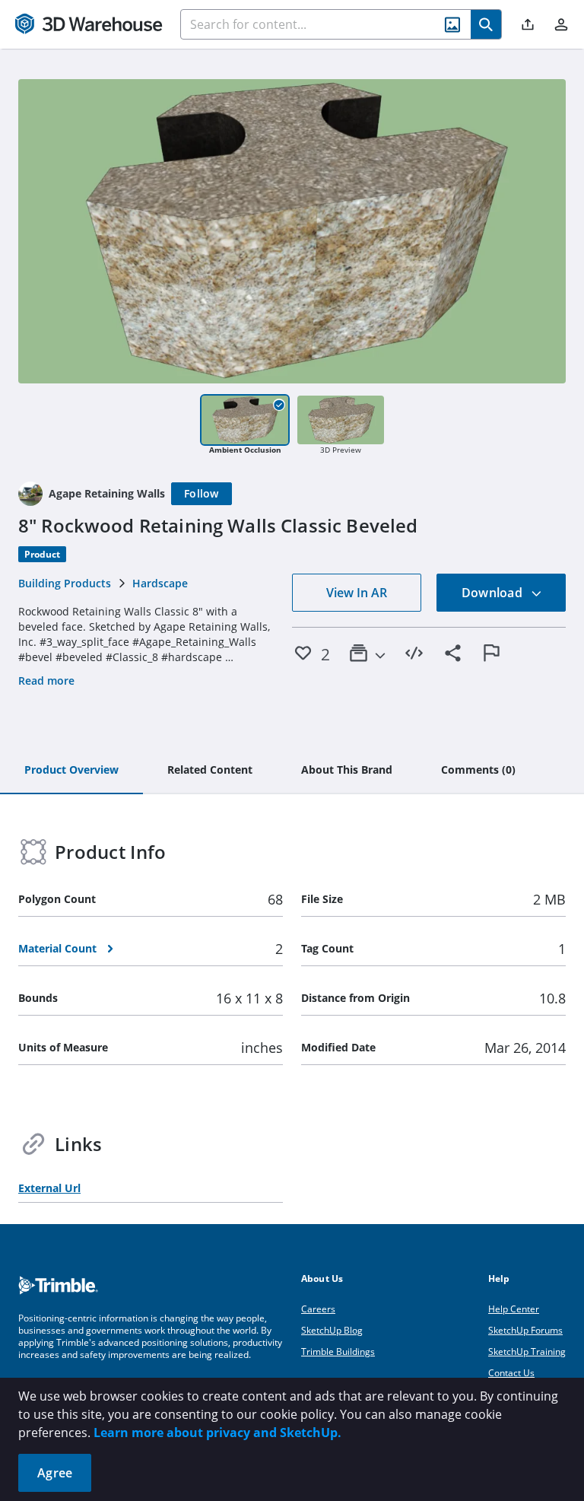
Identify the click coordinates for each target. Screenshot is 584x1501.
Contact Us (511, 1372)
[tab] (71, 770)
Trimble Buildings (338, 1351)
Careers (318, 1308)
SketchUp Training (527, 1351)
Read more (46, 680)
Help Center (513, 1308)
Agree (54, 1472)
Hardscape (160, 583)
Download (493, 592)
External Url (49, 1188)
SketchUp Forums (525, 1330)
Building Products (64, 583)
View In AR (356, 592)
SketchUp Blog (332, 1330)
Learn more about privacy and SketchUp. (217, 1432)
